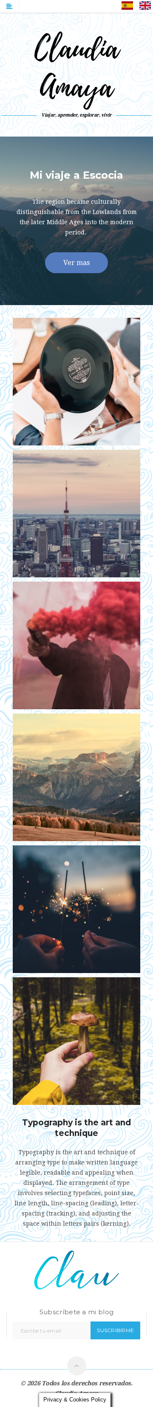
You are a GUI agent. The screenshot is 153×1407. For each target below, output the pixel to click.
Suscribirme (115, 1330)
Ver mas (76, 263)
